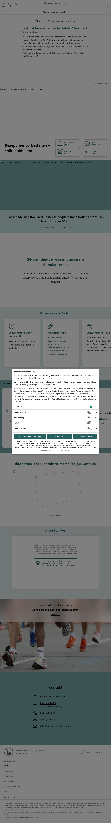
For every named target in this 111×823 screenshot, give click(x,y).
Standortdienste (20, 412)
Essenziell (18, 406)
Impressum (66, 450)
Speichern (59, 436)
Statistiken (18, 423)
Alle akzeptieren (85, 436)
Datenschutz (45, 450)
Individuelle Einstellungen (30, 436)
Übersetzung (19, 417)
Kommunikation (20, 428)
